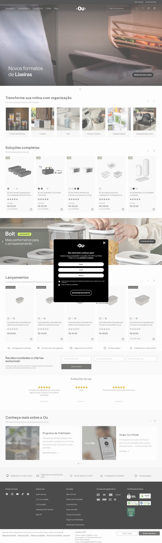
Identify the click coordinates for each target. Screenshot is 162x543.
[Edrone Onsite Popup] (81, 271)
